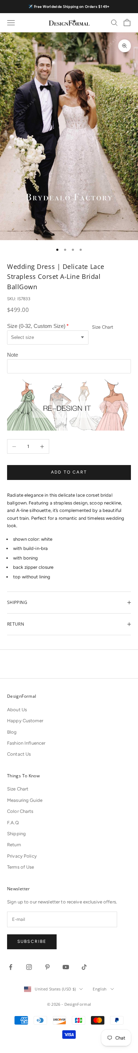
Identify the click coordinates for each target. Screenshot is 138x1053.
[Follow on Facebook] (10, 967)
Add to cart (69, 472)
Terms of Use (20, 867)
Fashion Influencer (26, 743)
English (100, 989)
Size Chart (102, 327)
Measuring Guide (24, 800)
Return (14, 844)
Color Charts (20, 811)
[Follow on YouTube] (65, 967)
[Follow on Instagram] (29, 967)
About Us (17, 709)
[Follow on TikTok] (84, 967)
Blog (12, 732)
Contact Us (19, 754)
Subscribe (31, 941)
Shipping (16, 833)
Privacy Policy (22, 856)
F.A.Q (13, 822)
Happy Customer (25, 720)
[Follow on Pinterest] (47, 967)
